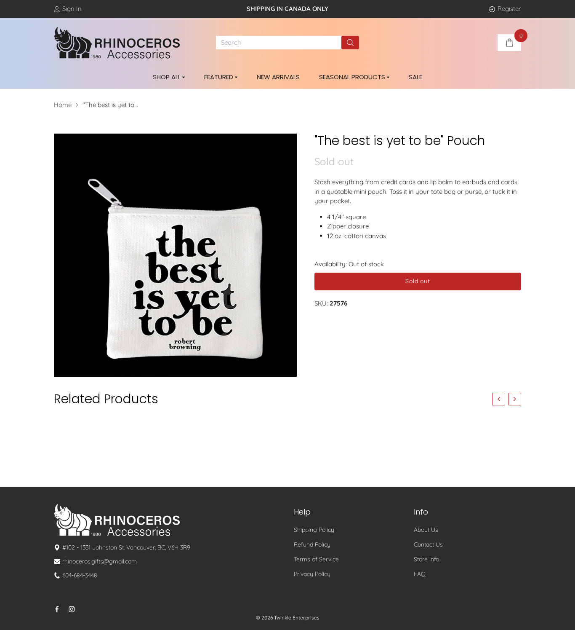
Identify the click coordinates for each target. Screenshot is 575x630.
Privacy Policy (312, 574)
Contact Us (428, 544)
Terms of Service (316, 559)
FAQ (420, 574)
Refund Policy (312, 544)
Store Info (426, 559)
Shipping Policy (314, 529)
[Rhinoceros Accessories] (117, 43)
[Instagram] (72, 609)
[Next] (514, 399)
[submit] (350, 42)
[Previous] (498, 399)
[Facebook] (57, 609)
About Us (426, 529)
